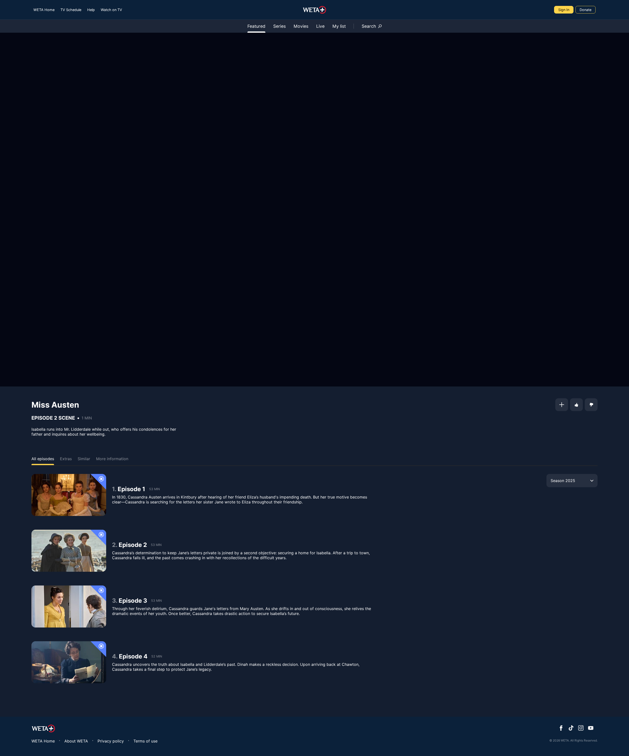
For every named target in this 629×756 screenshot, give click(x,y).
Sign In (563, 10)
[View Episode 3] (68, 606)
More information (112, 458)
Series (279, 26)
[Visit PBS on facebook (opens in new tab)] (561, 728)
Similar (84, 458)
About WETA (76, 741)
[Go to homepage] (315, 10)
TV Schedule (70, 10)
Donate (585, 10)
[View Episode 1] (68, 495)
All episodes (42, 458)
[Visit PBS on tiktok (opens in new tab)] (571, 728)
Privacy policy (111, 741)
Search (369, 26)
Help (91, 10)
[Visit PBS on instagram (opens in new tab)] (581, 728)
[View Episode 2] (68, 551)
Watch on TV (111, 10)
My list (339, 26)
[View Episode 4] (68, 662)
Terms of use (145, 741)
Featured (256, 26)
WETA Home (44, 10)
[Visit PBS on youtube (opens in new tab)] (591, 728)
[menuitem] (44, 10)
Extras (66, 458)
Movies (301, 26)
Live (320, 26)
